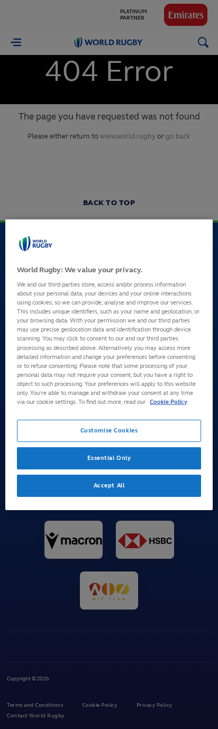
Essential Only (109, 458)
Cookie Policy (168, 401)
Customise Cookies (109, 430)
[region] (108, 364)
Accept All (109, 485)
